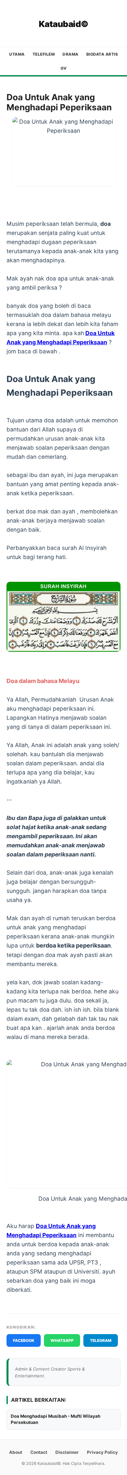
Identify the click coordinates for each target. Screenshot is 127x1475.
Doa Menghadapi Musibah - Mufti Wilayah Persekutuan (55, 1419)
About (15, 1452)
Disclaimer (67, 1452)
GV (64, 68)
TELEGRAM (100, 1340)
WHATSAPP (62, 1340)
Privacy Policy (102, 1452)
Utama (17, 54)
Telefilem (44, 54)
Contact (38, 1452)
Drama (70, 54)
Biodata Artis (102, 54)
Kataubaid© (64, 24)
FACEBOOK (23, 1340)
